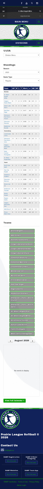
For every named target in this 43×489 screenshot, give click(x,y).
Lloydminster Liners (19, 266)
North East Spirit (18, 275)
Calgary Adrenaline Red (7, 204)
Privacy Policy (34, 482)
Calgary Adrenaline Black (7, 146)
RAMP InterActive (10, 482)
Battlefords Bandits (7, 127)
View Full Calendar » (14, 400)
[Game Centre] (21, 14)
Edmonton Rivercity (7, 122)
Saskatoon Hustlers (7, 175)
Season (6, 68)
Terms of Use (23, 482)
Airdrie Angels (6, 194)
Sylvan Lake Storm (7, 106)
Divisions (22, 43)
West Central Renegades (7, 153)
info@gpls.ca (9, 450)
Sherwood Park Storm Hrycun (7, 116)
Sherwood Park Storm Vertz (7, 140)
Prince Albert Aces (7, 213)
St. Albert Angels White (6, 96)
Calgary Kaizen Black (7, 102)
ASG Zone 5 (7, 209)
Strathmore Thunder (7, 189)
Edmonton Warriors (7, 180)
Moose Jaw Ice (17, 271)
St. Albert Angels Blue (7, 158)
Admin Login (21, 485)
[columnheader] (8, 88)
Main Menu (21, 22)
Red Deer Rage (7, 111)
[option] (21, 12)
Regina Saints (6, 199)
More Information (11, 461)
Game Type (7, 77)
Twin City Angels (6, 171)
